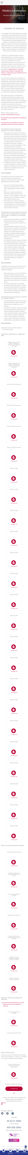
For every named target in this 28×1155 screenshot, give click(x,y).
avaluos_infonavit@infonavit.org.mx (10, 114)
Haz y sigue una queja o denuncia (10, 1153)
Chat (3, 1152)
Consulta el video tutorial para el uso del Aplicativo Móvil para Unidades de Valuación (13, 1004)
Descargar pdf (14, 356)
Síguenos (3, 1102)
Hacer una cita (17, 1152)
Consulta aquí (14, 1088)
